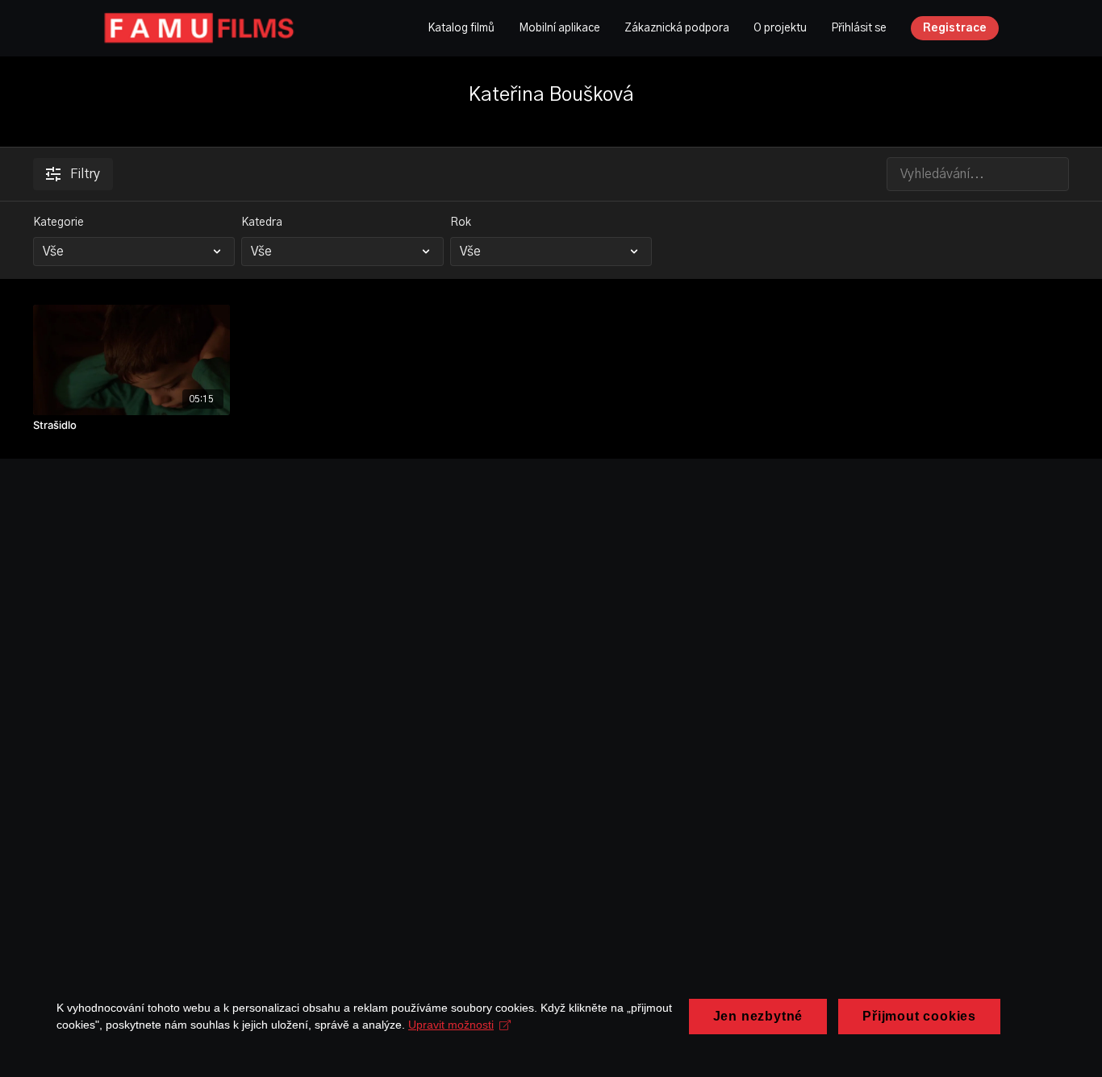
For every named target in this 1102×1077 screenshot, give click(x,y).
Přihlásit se (859, 28)
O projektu (780, 28)
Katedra (261, 222)
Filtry (85, 174)
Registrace (955, 28)
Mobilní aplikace (559, 28)
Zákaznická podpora (676, 28)
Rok (460, 222)
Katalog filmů (461, 28)
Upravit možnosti (451, 1024)
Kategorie (58, 222)
